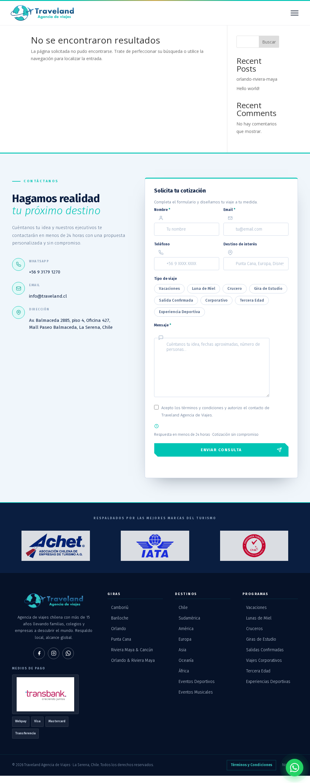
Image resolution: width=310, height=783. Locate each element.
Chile (183, 607)
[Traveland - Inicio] (42, 13)
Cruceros (254, 628)
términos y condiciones (202, 408)
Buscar (269, 42)
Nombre (162, 210)
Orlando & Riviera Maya (133, 660)
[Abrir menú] (294, 13)
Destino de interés (240, 244)
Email (229, 210)
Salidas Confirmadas (265, 649)
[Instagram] (53, 653)
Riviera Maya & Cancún (132, 649)
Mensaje (162, 325)
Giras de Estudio (261, 639)
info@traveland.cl (48, 296)
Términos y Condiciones (251, 765)
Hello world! (247, 88)
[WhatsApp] (68, 653)
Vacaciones (256, 607)
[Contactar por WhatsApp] (294, 767)
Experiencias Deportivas (268, 681)
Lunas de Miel (259, 618)
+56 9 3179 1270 (44, 272)
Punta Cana (121, 639)
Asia (182, 649)
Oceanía (186, 660)
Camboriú (119, 607)
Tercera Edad (258, 671)
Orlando (118, 628)
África (184, 671)
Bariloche (119, 618)
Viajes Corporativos (264, 660)
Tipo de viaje (165, 279)
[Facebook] (39, 653)
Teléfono (162, 244)
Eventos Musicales (196, 692)
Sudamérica (189, 618)
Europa (185, 639)
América (186, 628)
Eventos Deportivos (197, 681)
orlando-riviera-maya (256, 79)
